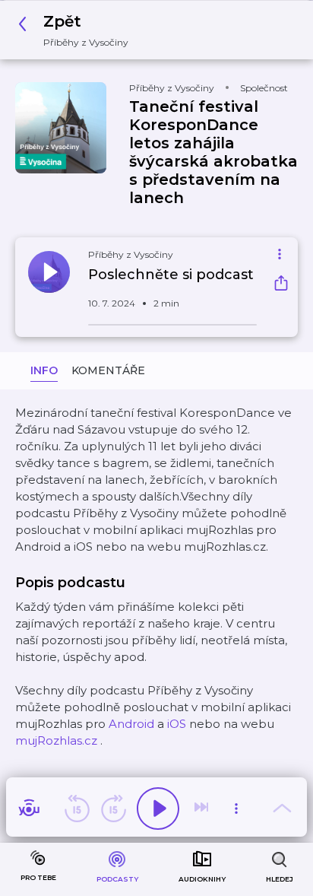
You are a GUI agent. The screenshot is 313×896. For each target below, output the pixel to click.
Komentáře (108, 370)
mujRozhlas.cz (56, 740)
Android (131, 723)
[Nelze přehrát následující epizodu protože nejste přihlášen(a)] (203, 808)
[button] (77, 30)
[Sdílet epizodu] (281, 285)
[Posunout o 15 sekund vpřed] (113, 808)
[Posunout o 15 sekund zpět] (76, 808)
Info (44, 370)
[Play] (158, 808)
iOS (176, 723)
